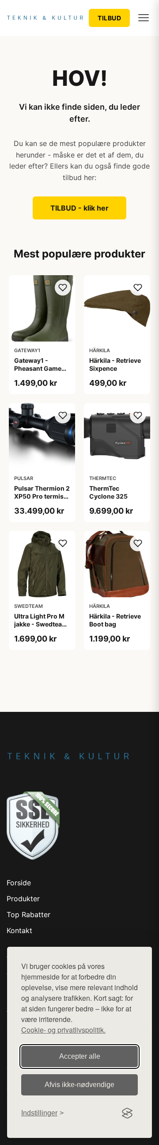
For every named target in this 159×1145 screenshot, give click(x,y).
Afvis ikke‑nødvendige (79, 1084)
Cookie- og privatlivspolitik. (63, 1030)
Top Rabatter (28, 914)
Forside (19, 882)
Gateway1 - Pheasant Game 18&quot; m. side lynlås (39, 372)
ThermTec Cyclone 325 (108, 492)
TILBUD (109, 18)
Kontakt (19, 930)
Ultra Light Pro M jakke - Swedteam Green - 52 (41, 624)
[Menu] (143, 18)
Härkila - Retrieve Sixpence (115, 364)
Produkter (23, 898)
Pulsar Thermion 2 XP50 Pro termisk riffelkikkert (42, 496)
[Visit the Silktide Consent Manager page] (127, 1113)
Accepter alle (79, 1056)
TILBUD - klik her (79, 208)
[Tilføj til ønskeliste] (63, 288)
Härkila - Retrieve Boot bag (115, 620)
